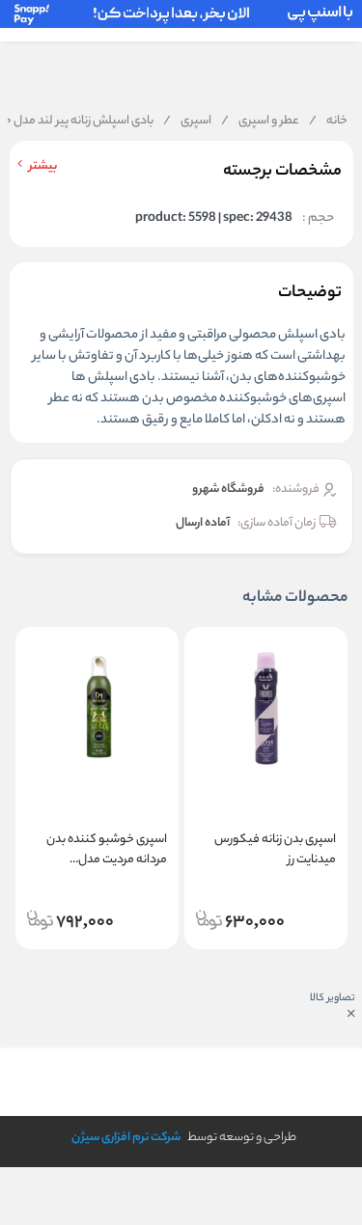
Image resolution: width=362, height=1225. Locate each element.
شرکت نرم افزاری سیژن (126, 1138)
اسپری (187, 121)
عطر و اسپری (260, 121)
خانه (328, 121)
